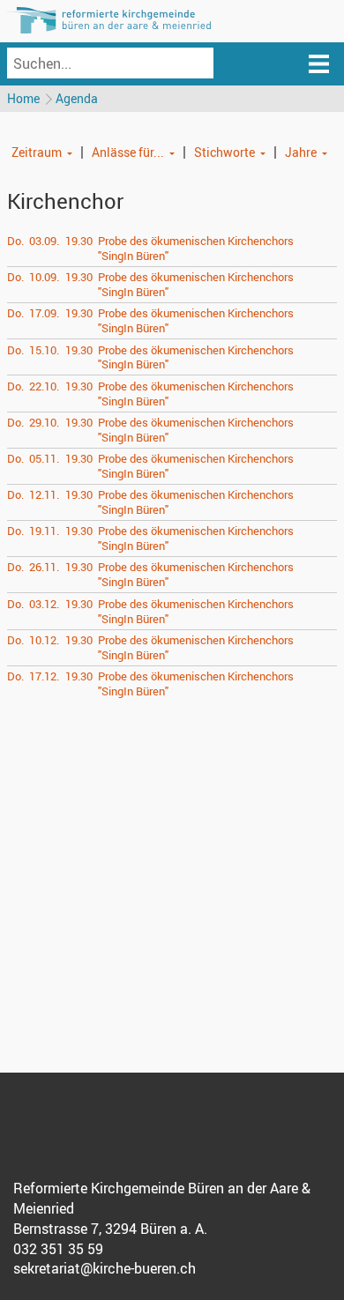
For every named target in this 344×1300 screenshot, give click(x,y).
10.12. (44, 640)
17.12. (44, 676)
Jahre (301, 152)
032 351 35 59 (58, 1249)
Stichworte (224, 152)
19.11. (44, 531)
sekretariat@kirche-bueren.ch (104, 1268)
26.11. (44, 567)
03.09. (44, 241)
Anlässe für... (128, 152)
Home (23, 98)
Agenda (77, 98)
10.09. (44, 277)
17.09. (44, 313)
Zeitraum (36, 152)
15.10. (44, 350)
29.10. (44, 422)
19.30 (79, 241)
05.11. (44, 458)
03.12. (44, 604)
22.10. (44, 386)
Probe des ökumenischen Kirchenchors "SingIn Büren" (196, 248)
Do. (15, 241)
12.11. (44, 494)
